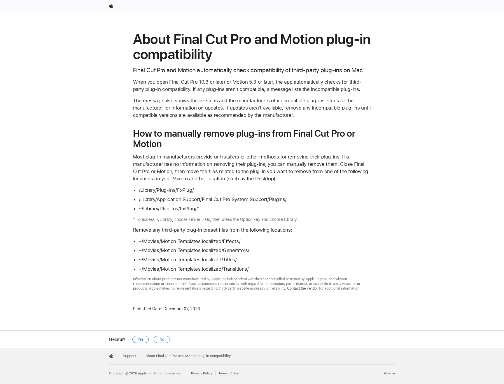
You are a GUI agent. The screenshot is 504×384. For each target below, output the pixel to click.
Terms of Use (228, 373)
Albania (389, 373)
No (162, 339)
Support (129, 356)
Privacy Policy (201, 373)
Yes (141, 339)
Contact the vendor (302, 288)
